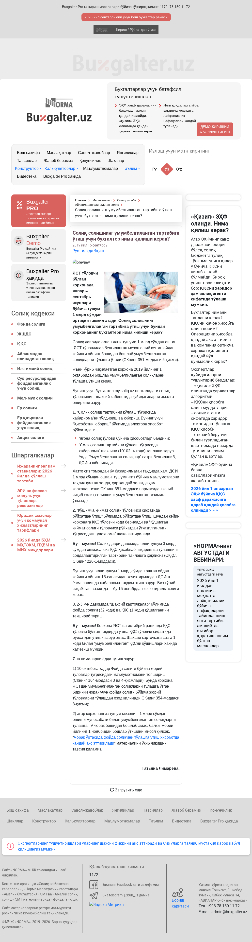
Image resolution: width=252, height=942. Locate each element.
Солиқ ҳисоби (126, 200)
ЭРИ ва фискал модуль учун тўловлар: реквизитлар (32, 498)
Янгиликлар (128, 153)
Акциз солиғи (30, 437)
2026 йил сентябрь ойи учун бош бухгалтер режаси (126, 17)
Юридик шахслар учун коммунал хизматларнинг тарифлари (34, 523)
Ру (154, 169)
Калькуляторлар (60, 168)
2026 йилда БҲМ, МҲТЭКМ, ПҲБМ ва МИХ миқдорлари (36, 545)
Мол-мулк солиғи (35, 398)
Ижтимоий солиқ (34, 368)
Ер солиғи (27, 407)
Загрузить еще (128, 790)
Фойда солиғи (31, 324)
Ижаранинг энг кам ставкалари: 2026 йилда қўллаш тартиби (36, 473)
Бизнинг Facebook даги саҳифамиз (131, 885)
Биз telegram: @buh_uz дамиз (125, 895)
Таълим (130, 168)
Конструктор (27, 168)
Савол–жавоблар (94, 153)
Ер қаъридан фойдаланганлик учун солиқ (34, 422)
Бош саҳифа (28, 153)
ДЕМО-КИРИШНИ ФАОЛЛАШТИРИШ (215, 129)
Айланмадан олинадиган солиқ (35, 356)
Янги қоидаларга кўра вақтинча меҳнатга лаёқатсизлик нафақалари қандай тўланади (181, 115)
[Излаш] (218, 151)
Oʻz (179, 169)
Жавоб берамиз (58, 160)
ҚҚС (21, 343)
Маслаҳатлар (59, 153)
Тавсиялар (27, 160)
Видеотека (26, 176)
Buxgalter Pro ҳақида (62, 176)
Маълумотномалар (100, 168)
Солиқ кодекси (33, 313)
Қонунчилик (90, 160)
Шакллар (116, 160)
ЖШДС (24, 333)
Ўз (167, 169)
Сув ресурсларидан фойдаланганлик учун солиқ (36, 383)
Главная (81, 200)
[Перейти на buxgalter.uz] (59, 118)
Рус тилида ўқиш (88, 250)
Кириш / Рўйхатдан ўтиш (136, 30)
